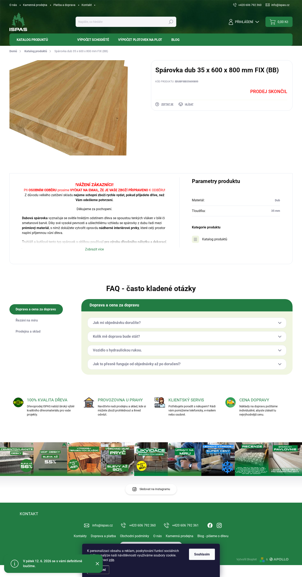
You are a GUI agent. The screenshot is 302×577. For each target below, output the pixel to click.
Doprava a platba (103, 536)
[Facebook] (210, 525)
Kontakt (87, 5)
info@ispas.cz (102, 525)
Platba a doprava (64, 5)
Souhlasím (202, 554)
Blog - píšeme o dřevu (212, 536)
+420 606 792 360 (142, 525)
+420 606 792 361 (185, 525)
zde (111, 560)
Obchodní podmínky (134, 536)
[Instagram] (219, 525)
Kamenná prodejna (35, 5)
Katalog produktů (214, 239)
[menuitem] (40, 40)
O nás (13, 5)
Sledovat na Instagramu (154, 489)
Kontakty (80, 536)
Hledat (171, 21)
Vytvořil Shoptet (246, 559)
